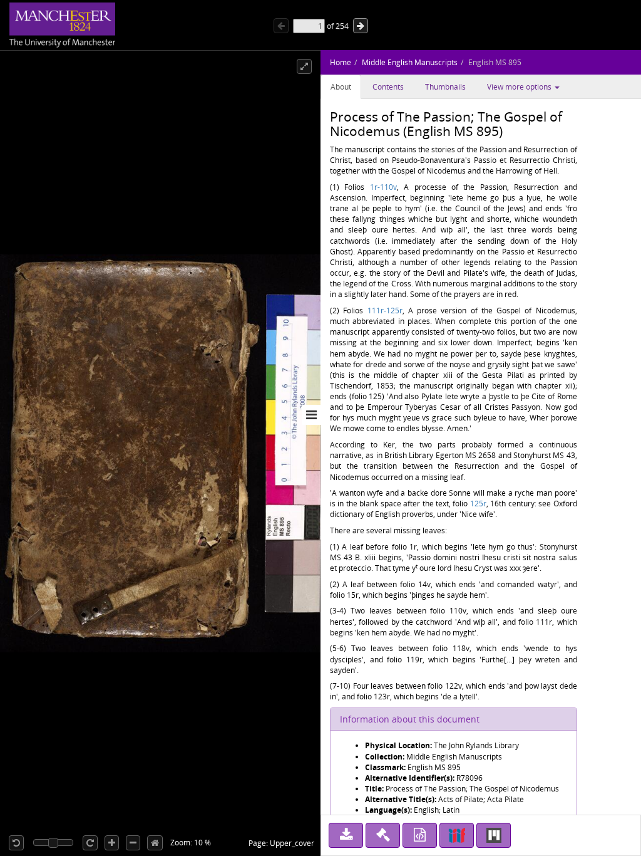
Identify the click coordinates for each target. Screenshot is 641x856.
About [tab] (341, 86)
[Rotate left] (16, 842)
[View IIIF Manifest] (456, 835)
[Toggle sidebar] (311, 415)
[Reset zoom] (155, 842)
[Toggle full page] (304, 66)
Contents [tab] (388, 86)
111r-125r (385, 310)
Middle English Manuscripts (410, 62)
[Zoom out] (133, 842)
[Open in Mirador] (493, 835)
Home (340, 62)
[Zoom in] (112, 842)
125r (478, 503)
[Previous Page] (281, 25)
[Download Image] (346, 835)
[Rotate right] (90, 842)
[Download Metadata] (420, 835)
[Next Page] (360, 25)
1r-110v (383, 187)
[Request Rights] (383, 835)
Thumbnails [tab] (445, 86)
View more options (520, 86)
